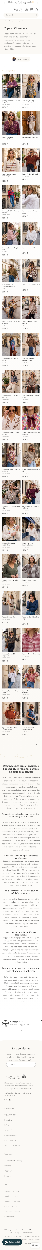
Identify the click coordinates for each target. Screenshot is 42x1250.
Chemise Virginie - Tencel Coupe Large (11, 101)
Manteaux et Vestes (12, 1145)
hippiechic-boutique (15, 1230)
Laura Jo (7, 1176)
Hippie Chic (9, 1171)
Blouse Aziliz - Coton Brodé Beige (9, 175)
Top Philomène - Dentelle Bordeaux (30, 507)
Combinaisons (10, 1140)
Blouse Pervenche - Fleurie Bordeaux (31, 433)
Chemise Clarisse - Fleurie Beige (11, 507)
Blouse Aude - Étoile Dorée (31, 285)
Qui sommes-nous (11, 1191)
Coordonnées (28, 1243)
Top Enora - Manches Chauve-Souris (9, 728)
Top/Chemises (10, 1115)
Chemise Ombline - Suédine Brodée (28, 359)
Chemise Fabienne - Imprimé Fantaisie (29, 101)
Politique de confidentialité (13, 1236)
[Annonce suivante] (37, 2)
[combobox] (21, 15)
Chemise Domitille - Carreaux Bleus (29, 728)
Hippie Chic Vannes (12, 1201)
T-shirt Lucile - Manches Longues (30, 618)
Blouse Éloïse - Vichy (29, 580)
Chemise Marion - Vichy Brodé (30, 396)
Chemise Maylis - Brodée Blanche (10, 433)
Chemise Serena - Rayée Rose (10, 249)
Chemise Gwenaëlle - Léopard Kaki (9, 655)
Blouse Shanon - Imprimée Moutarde (11, 322)
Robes (6, 1125)
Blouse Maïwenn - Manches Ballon (28, 544)
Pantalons (8, 1120)
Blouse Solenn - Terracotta (31, 654)
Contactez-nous (10, 1206)
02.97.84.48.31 (9, 1096)
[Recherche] (36, 15)
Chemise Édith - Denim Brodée (10, 359)
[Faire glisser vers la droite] (26, 1030)
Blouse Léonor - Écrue (29, 211)
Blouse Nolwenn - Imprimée (28, 692)
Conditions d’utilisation (32, 1236)
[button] (4, 9)
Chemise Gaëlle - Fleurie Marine (10, 212)
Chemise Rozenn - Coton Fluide (10, 692)
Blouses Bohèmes (23, 59)
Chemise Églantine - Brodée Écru (9, 544)
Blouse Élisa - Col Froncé (30, 248)
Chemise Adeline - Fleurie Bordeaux (11, 470)
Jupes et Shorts (10, 1135)
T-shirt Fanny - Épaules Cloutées (10, 581)
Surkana (7, 1166)
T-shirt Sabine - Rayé (9, 617)
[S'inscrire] (33, 1064)
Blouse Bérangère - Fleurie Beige (31, 470)
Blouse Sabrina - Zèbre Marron (29, 322)
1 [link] (5, 744)
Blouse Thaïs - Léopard (30, 174)
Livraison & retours (12, 1211)
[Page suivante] (36, 744)
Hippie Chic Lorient (12, 1196)
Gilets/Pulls (8, 1130)
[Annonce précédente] (4, 2)
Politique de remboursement (24, 1232)
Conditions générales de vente (30, 1240)
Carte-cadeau (9, 1217)
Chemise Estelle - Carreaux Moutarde (8, 285)
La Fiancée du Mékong (13, 1160)
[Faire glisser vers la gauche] (16, 1030)
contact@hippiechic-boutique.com (17, 1093)
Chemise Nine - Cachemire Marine (11, 396)
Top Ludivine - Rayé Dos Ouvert (30, 138)
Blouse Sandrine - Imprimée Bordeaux (8, 138)
